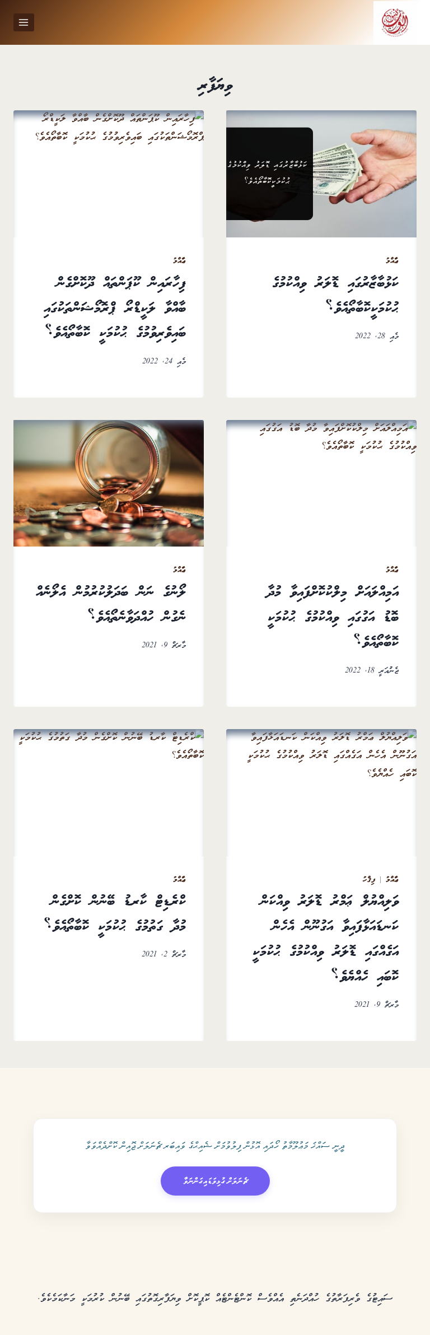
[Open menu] (23, 22)
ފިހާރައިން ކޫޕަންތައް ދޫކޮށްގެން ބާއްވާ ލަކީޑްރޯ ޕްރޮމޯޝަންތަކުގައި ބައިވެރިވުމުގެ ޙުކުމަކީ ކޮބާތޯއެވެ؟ (115, 309)
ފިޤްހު (369, 880)
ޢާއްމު (392, 261)
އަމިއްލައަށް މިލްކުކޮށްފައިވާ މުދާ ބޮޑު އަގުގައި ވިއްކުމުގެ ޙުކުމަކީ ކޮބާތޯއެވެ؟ (333, 618)
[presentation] (321, 173)
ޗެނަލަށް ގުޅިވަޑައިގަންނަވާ (215, 1180)
